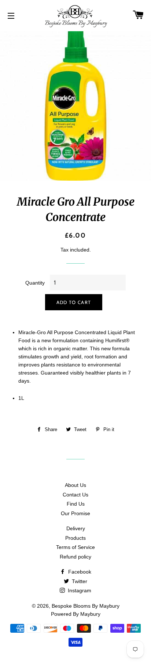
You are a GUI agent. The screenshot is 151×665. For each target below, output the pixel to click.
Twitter (78, 581)
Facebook (79, 572)
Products (75, 538)
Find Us (76, 504)
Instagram (78, 590)
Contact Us (75, 495)
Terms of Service (75, 547)
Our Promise (75, 513)
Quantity (35, 283)
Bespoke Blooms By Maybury (85, 606)
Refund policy (75, 557)
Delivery (75, 528)
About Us (75, 485)
